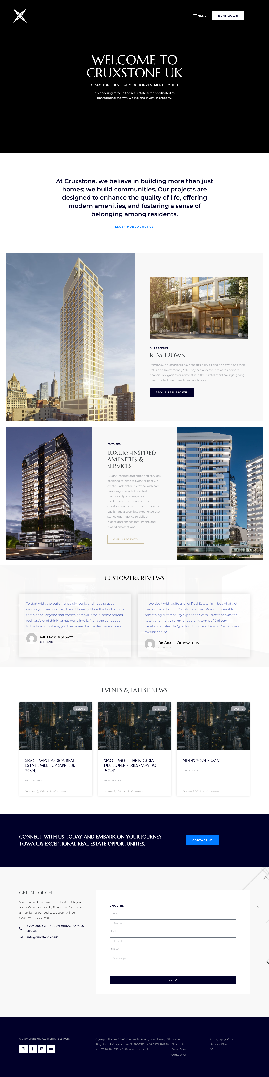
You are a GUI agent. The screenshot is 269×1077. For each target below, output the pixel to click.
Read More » (33, 780)
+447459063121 (135, 1044)
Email (113, 931)
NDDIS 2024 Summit (203, 760)
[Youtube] (51, 1049)
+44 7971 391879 (158, 1044)
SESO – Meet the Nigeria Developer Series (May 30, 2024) (130, 765)
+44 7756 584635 (107, 1049)
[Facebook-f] (33, 1049)
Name (113, 913)
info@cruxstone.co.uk (134, 1049)
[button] (200, 15)
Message (115, 949)
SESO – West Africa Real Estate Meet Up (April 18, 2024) (50, 765)
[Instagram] (23, 1049)
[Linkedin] (42, 1049)
